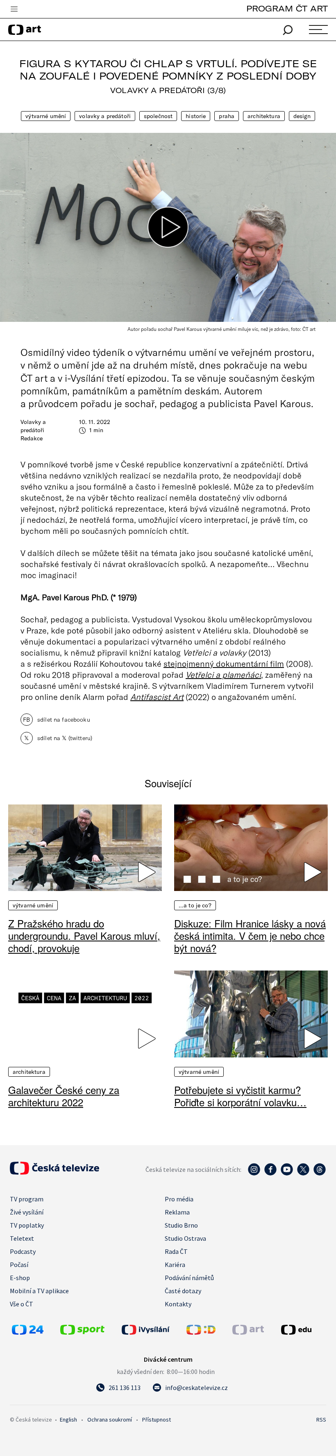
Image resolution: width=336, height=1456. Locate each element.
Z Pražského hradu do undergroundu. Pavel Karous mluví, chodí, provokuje (84, 935)
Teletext (22, 1238)
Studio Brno (181, 1225)
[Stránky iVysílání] (152, 1330)
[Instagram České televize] (254, 1173)
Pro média (179, 1199)
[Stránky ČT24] (27, 1332)
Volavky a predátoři (105, 116)
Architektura (263, 116)
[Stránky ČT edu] (302, 1330)
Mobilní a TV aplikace (39, 1291)
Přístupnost (156, 1419)
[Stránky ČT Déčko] (201, 1332)
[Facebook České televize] (270, 1173)
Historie (196, 116)
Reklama (177, 1212)
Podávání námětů (189, 1278)
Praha (226, 116)
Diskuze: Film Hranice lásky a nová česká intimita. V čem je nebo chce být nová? (250, 935)
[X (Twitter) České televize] (303, 1173)
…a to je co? (195, 905)
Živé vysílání (26, 1212)
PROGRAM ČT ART (287, 8)
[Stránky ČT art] (248, 1332)
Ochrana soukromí (109, 1419)
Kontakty (178, 1304)
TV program (26, 1199)
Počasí (19, 1264)
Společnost (158, 116)
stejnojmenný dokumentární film (223, 663)
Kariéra (175, 1264)
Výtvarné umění (45, 116)
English (68, 1419)
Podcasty (23, 1251)
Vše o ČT (21, 1304)
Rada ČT (176, 1251)
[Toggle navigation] (14, 9)
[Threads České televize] (319, 1173)
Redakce (31, 438)
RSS (321, 1419)
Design (302, 116)
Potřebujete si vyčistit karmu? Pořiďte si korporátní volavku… (240, 1096)
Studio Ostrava (185, 1238)
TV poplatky (27, 1225)
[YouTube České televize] (286, 1173)
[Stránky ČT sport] (82, 1332)
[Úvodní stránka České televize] (54, 1172)
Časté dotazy (183, 1291)
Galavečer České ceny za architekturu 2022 (63, 1096)
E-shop (20, 1278)
